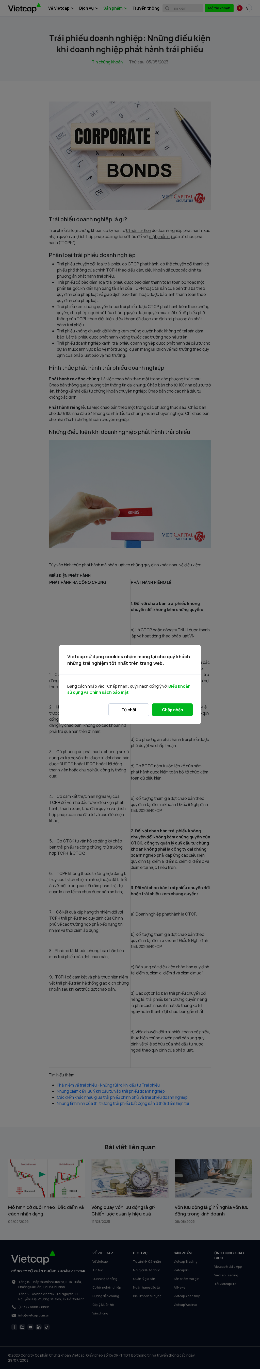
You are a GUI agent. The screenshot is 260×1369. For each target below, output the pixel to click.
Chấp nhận (172, 710)
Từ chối (128, 710)
